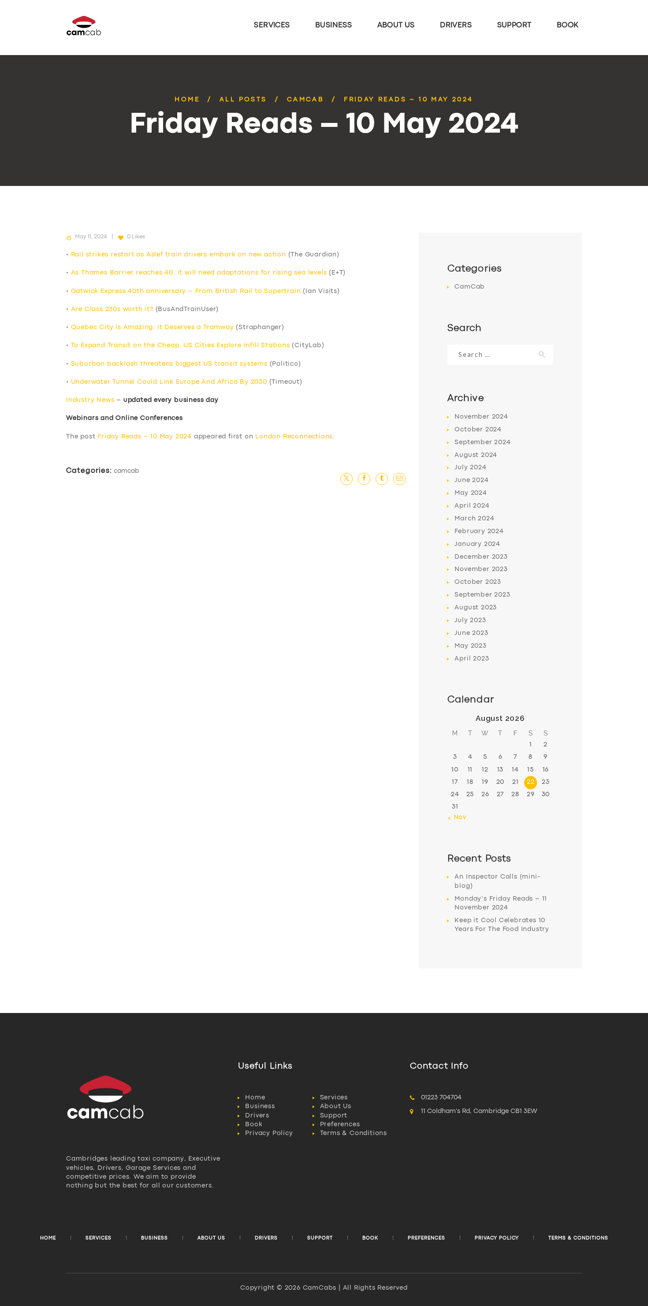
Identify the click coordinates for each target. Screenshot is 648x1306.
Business (260, 1106)
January (477, 544)
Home (187, 100)
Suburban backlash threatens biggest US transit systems (169, 364)
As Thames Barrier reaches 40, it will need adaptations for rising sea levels (199, 273)
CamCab (305, 100)
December (480, 557)
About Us (335, 1106)
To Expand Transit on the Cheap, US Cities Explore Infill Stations (180, 346)
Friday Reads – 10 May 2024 (144, 437)
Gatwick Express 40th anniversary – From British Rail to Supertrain (186, 291)
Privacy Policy (269, 1133)
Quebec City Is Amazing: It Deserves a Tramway (152, 327)
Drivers (257, 1116)
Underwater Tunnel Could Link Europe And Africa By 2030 (169, 382)
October (478, 430)
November (481, 417)
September (482, 442)
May (470, 493)
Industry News (90, 400)
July (470, 468)
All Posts (243, 100)
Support (334, 1116)
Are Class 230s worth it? (112, 309)
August (475, 455)
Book (253, 1125)
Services (334, 1098)
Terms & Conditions (353, 1133)
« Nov (456, 817)
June (471, 480)
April (471, 506)
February (478, 531)
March (474, 519)
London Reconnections (294, 437)
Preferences (340, 1125)
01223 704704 (441, 1098)
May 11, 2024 (91, 236)
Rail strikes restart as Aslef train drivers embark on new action (178, 255)
